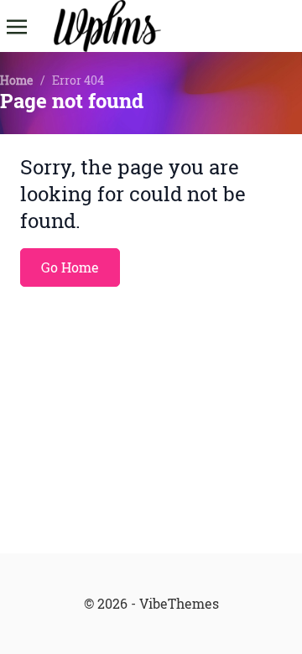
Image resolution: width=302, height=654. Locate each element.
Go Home (70, 267)
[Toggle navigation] (17, 25)
